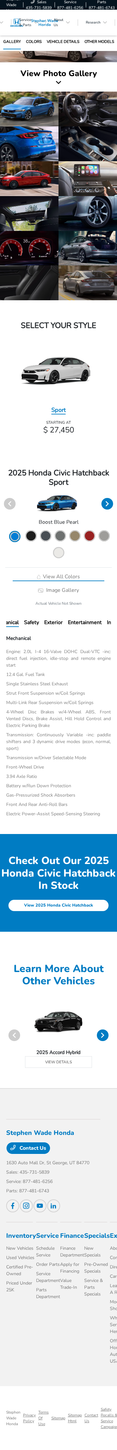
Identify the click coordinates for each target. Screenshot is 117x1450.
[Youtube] (39, 1205)
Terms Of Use (43, 1418)
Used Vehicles (20, 1258)
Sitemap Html (75, 1418)
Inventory (21, 1235)
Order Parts (48, 1264)
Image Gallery (62, 590)
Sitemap (58, 1418)
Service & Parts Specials (93, 1287)
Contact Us (32, 1148)
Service (47, 1235)
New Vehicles (19, 1248)
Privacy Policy (29, 1418)
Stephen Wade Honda (13, 1418)
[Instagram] (26, 1205)
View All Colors (61, 576)
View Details (58, 1062)
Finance (72, 1235)
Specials (97, 1235)
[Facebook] (12, 1205)
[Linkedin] (53, 1205)
